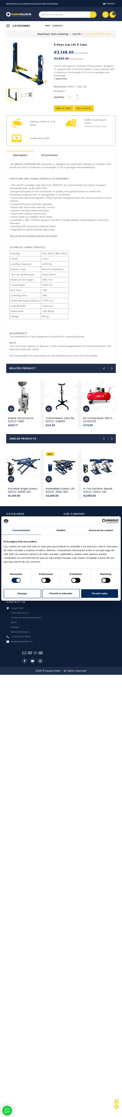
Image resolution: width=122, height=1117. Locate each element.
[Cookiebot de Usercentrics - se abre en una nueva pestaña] (104, 521)
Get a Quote (84, 108)
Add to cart (63, 108)
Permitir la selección (61, 593)
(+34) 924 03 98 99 (20, 636)
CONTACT (57, 25)
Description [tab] (20, 155)
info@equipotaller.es (22, 641)
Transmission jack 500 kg (63, 418)
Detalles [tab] (61, 530)
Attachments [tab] (49, 155)
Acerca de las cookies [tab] (101, 530)
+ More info (60, 78)
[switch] (46, 580)
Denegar (22, 593)
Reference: (60, 86)
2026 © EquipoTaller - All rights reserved (61, 670)
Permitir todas (100, 593)
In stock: (59, 91)
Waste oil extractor (21, 418)
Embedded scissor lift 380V (64, 488)
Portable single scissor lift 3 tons (30, 488)
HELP (47, 25)
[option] (12, 95)
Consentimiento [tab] (21, 530)
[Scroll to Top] (116, 1106)
